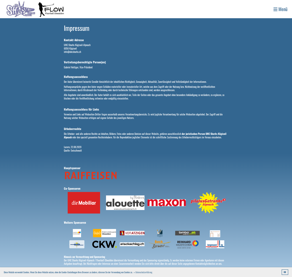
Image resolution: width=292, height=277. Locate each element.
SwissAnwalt (76, 150)
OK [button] (285, 272)
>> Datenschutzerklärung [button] (143, 272)
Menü (282, 9)
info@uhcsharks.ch (72, 52)
